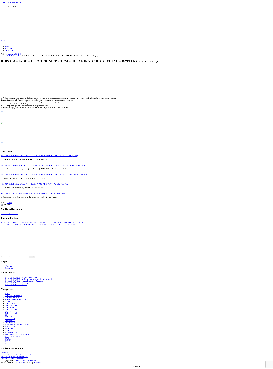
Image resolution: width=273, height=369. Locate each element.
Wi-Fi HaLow (5, 353)
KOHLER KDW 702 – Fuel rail (16, 285)
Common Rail (10, 319)
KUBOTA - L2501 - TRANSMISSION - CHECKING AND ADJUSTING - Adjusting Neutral (33, 193)
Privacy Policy (136, 366)
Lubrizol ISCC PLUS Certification (12, 359)
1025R (7, 294)
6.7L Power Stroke (11, 309)
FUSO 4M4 (9, 328)
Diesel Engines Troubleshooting (11, 3)
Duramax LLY (10, 326)
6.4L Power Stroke (11, 305)
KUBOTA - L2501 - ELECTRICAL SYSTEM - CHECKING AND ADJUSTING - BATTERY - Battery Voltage (39, 156)
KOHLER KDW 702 (12, 336)
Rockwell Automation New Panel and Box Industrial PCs (20, 355)
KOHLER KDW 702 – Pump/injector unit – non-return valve (26, 283)
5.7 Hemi (8, 301)
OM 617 (8, 340)
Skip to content (6, 41)
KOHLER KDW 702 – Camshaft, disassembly (21, 277)
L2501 (18, 56)
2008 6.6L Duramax (12, 298)
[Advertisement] (136, 24)
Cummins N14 (10, 323)
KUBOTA (10, 56)
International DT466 (12, 332)
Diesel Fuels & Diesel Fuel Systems (17, 324)
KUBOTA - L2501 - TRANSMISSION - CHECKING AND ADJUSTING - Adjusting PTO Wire (34, 184)
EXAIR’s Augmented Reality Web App (14, 357)
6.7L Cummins (10, 307)
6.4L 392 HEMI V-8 (12, 303)
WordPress (37, 363)
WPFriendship (19, 363)
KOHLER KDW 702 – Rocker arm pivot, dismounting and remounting (29, 279)
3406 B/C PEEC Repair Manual (16, 299)
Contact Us (9, 50)
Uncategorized (10, 344)
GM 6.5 (7, 330)
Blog (6, 315)
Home (7, 46)
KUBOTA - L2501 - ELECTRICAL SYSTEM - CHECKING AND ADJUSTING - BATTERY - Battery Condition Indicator (43, 165)
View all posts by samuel (9, 214)
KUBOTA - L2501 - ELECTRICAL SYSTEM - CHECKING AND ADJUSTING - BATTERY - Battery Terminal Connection (44, 174)
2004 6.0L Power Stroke (13, 296)
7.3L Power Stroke (11, 313)
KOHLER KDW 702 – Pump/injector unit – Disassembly (24, 281)
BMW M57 (9, 317)
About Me (8, 48)
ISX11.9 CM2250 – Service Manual (17, 334)
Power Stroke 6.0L (11, 342)
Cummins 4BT (10, 321)
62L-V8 (8, 311)
